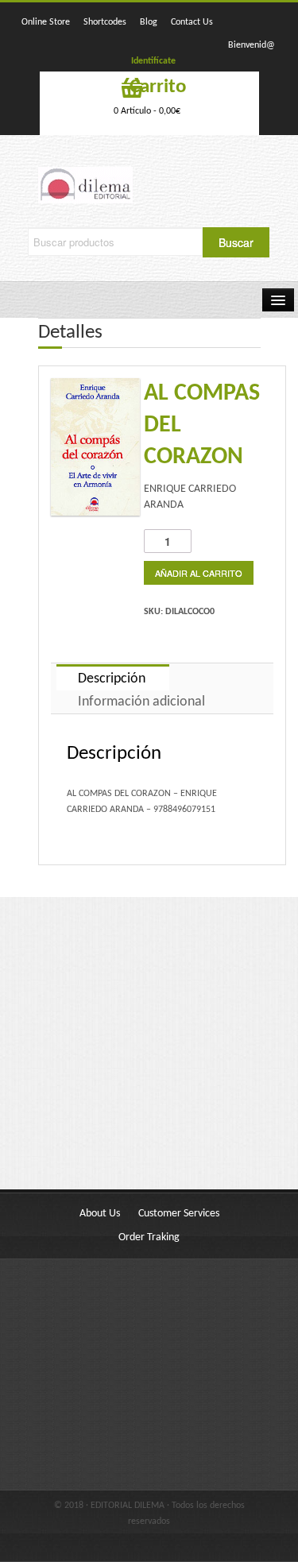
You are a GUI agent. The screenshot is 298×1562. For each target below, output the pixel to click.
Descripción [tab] (111, 678)
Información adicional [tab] (141, 701)
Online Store (45, 22)
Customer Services (178, 1214)
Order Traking (149, 1237)
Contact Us (192, 22)
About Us (99, 1214)
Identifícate (153, 61)
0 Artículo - (147, 111)
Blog (148, 22)
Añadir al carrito (198, 572)
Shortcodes (104, 22)
